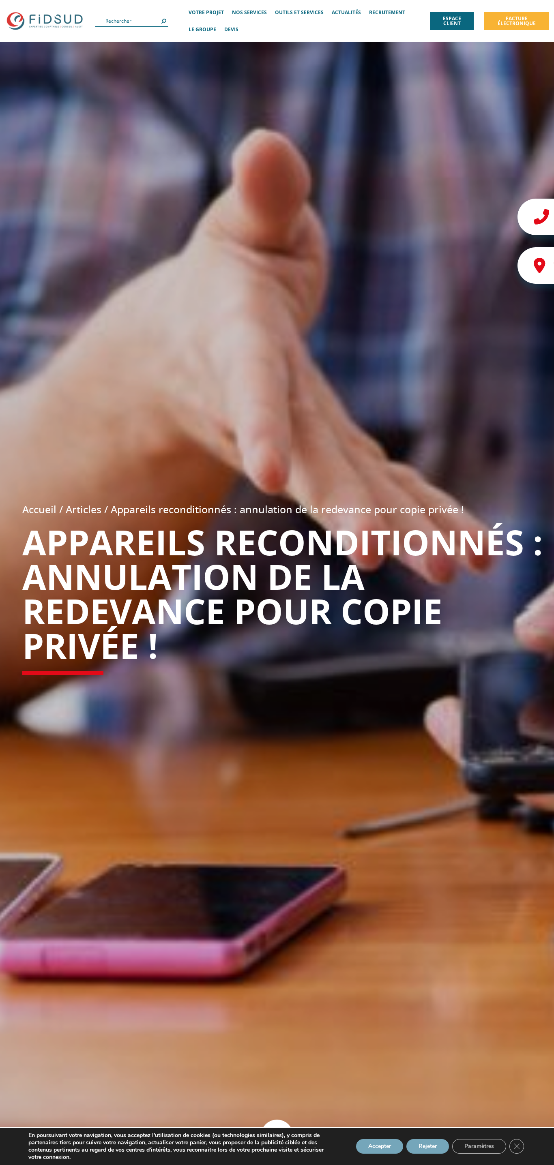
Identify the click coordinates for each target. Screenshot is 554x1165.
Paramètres (479, 1146)
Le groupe (202, 29)
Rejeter (428, 1146)
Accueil (39, 509)
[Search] (163, 21)
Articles (83, 509)
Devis (231, 29)
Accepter (379, 1146)
